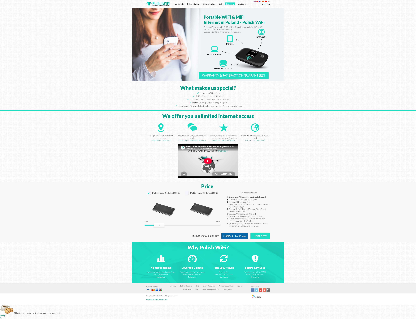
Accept (3, 315)
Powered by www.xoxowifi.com (156, 299)
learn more (161, 277)
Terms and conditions (226, 286)
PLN (268, 4)
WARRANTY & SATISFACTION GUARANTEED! (233, 75)
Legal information (209, 286)
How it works (179, 4)
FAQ (220, 4)
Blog (196, 290)
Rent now (230, 4)
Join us (239, 286)
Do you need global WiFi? (210, 290)
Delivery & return (193, 4)
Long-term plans (209, 4)
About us (173, 286)
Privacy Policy (227, 290)
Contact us (242, 4)
